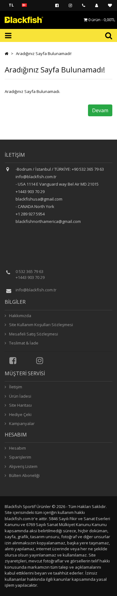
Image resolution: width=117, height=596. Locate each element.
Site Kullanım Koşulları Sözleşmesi (40, 324)
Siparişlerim (19, 457)
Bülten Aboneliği (24, 475)
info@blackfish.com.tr (36, 290)
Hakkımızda (19, 315)
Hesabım (17, 448)
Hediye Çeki (20, 414)
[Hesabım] (96, 5)
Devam (100, 110)
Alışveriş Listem (22, 466)
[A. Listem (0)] (110, 5)
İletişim (15, 387)
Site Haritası (20, 405)
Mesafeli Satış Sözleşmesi (33, 334)
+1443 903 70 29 (30, 277)
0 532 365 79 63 (29, 271)
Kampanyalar (21, 423)
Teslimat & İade (23, 343)
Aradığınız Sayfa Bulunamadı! (43, 53)
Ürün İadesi (19, 396)
